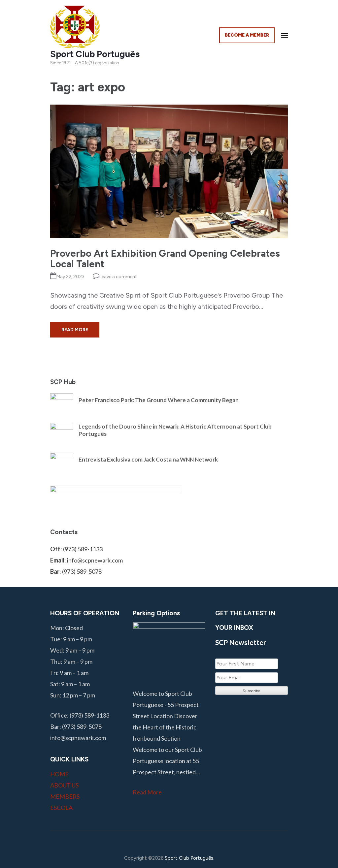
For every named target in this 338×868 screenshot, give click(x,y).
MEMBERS (65, 796)
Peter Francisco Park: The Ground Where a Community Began (159, 400)
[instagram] (157, 841)
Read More (74, 330)
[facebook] (142, 841)
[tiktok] (189, 841)
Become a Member (247, 35)
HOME (59, 774)
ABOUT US (64, 785)
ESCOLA (61, 807)
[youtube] (173, 841)
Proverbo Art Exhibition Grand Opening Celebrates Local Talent (165, 258)
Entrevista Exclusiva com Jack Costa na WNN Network (148, 459)
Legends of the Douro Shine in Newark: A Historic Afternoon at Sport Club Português (175, 430)
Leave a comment (118, 276)
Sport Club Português (95, 53)
